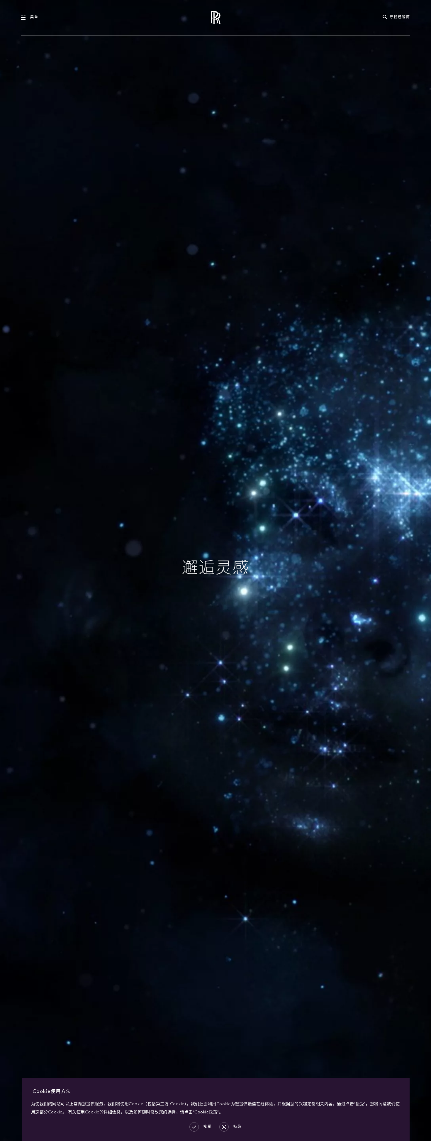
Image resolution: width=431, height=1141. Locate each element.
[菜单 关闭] (25, 17)
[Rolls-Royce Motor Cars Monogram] (215, 17)
